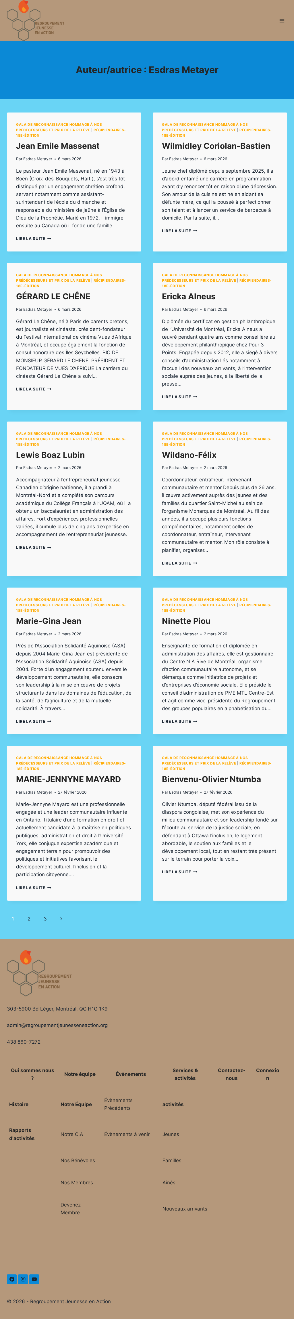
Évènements (131, 1074)
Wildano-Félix (189, 455)
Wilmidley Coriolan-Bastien (216, 146)
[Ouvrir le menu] (281, 20)
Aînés (169, 1182)
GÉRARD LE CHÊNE (53, 296)
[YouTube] (34, 1279)
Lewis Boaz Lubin (50, 455)
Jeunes (171, 1134)
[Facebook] (12, 1279)
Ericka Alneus (189, 296)
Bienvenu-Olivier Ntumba (211, 779)
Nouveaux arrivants (185, 1209)
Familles (172, 1160)
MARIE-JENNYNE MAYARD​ (68, 779)
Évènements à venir (127, 1134)
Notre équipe (80, 1074)
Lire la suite (33, 238)
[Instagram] (23, 1279)
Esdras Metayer (37, 159)
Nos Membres (77, 1182)
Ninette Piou (186, 621)
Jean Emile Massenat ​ (59, 146)
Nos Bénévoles (78, 1160)
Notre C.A (72, 1134)
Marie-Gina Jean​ (48, 621)
